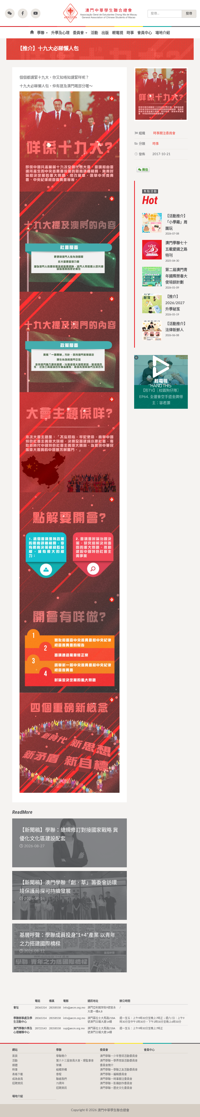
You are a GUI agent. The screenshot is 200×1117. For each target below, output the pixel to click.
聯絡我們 (61, 1079)
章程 (58, 1074)
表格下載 (17, 1074)
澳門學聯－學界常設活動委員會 (119, 1060)
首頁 (31, 32)
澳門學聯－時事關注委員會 (116, 1079)
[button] (10, 13)
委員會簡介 (106, 1065)
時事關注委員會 (164, 133)
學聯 (41, 33)
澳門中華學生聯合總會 (100, 13)
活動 (94, 33)
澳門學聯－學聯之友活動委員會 (119, 1069)
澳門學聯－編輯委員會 (113, 1074)
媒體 (15, 1065)
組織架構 (61, 1069)
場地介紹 (162, 33)
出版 (105, 33)
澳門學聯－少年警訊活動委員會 (119, 1056)
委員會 (79, 33)
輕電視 (117, 33)
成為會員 (17, 1079)
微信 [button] (144, 169)
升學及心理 (60, 33)
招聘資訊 (17, 1083)
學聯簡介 (61, 1056)
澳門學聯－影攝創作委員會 (116, 1083)
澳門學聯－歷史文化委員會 (116, 1088)
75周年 (60, 1083)
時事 (130, 33)
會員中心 (144, 33)
